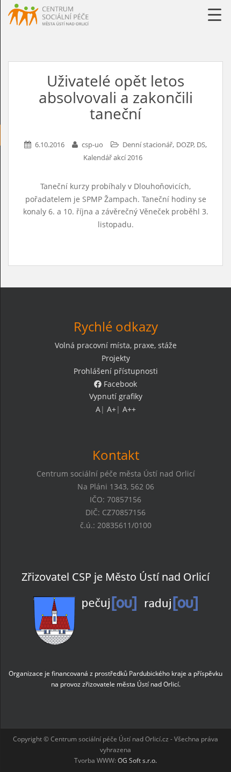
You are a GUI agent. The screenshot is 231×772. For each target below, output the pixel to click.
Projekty (116, 358)
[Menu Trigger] (214, 14)
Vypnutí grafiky (115, 396)
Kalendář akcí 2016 (112, 157)
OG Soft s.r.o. (137, 760)
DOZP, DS (190, 144)
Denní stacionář (147, 144)
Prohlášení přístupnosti (116, 371)
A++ (129, 409)
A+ (111, 409)
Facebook (119, 384)
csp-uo (92, 144)
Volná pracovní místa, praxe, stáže (116, 345)
